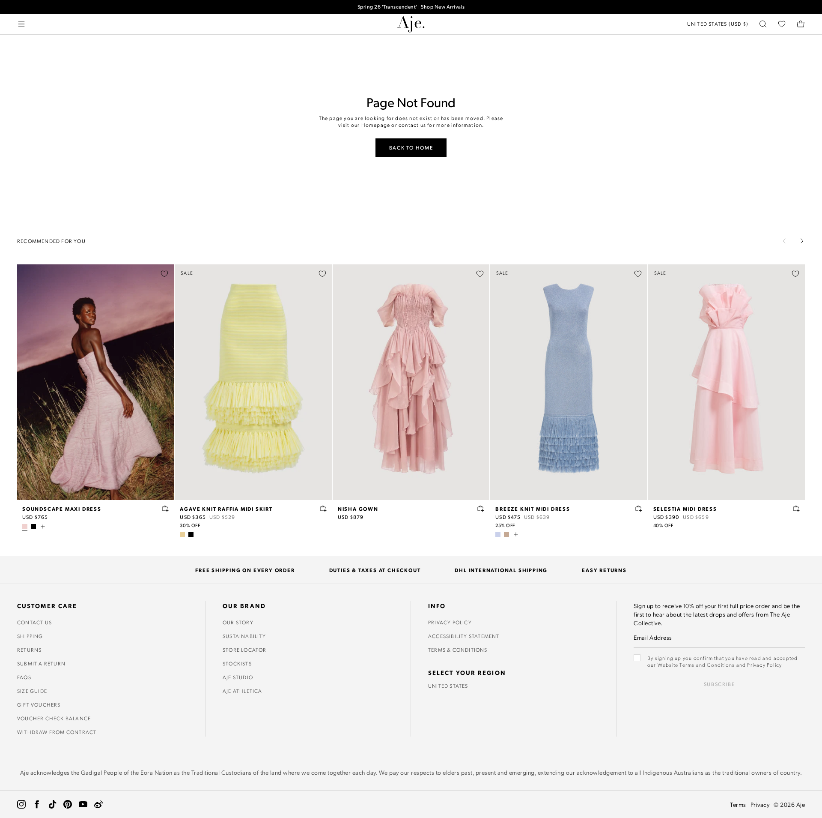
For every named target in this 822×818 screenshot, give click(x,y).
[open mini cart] (800, 24)
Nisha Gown (358, 508)
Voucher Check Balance (54, 718)
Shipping (30, 635)
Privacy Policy (450, 622)
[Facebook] (37, 804)
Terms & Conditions (458, 649)
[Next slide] (801, 240)
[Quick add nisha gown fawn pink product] (480, 508)
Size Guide (32, 690)
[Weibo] (98, 804)
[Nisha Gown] (411, 382)
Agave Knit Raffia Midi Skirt (226, 508)
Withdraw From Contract (56, 731)
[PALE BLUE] (497, 534)
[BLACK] (33, 526)
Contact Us (34, 622)
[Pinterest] (67, 804)
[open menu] (21, 24)
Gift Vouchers (39, 704)
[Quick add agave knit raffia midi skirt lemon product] (323, 508)
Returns (29, 649)
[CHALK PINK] (24, 526)
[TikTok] (52, 804)
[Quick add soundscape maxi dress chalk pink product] (165, 508)
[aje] (411, 24)
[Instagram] (21, 804)
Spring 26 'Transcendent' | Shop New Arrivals (411, 6)
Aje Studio (238, 677)
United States (448, 685)
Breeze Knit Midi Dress (532, 508)
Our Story (238, 622)
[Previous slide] (784, 240)
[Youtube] (83, 804)
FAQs (24, 677)
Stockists (237, 663)
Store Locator (245, 649)
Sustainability (244, 635)
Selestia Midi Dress (685, 508)
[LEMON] (182, 534)
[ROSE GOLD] (506, 534)
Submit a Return (41, 663)
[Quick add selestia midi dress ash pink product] (796, 508)
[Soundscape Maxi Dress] (95, 382)
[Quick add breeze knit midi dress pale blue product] (638, 508)
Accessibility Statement (464, 635)
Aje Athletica (242, 690)
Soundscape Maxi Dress (61, 508)
